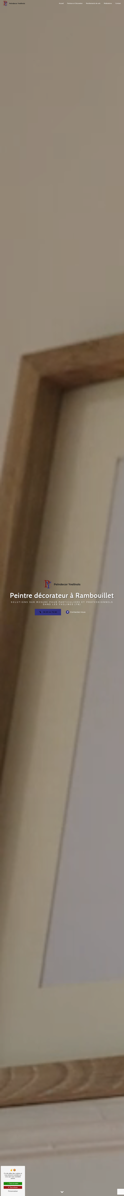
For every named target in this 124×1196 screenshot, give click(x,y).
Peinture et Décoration (75, 3)
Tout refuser (13, 1187)
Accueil (61, 3)
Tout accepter (13, 1183)
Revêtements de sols (93, 3)
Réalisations (108, 3)
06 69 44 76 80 (50, 612)
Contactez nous (77, 612)
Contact (118, 3)
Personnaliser (13, 1191)
